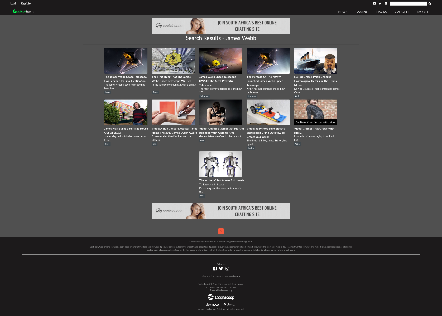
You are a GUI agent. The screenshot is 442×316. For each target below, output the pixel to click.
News (342, 12)
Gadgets (402, 12)
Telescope (204, 96)
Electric (251, 148)
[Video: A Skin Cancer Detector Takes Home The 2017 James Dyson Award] (173, 124)
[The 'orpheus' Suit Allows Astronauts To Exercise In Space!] (220, 176)
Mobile (423, 12)
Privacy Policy (207, 276)
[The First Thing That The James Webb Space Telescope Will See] (173, 72)
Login (13, 3)
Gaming (361, 12)
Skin (154, 144)
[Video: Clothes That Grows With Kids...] (315, 124)
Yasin (297, 144)
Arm (202, 140)
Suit (202, 196)
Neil (297, 96)
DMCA (237, 276)
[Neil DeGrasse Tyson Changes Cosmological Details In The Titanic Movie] (315, 72)
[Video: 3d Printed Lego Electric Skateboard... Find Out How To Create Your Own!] (268, 124)
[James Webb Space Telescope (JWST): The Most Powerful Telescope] (220, 72)
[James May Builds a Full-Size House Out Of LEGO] (125, 124)
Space (107, 92)
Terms (218, 276)
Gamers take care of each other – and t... (221, 136)
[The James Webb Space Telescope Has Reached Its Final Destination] (125, 72)
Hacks (381, 12)
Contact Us (228, 276)
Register (26, 3)
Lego (107, 144)
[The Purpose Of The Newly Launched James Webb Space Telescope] (268, 72)
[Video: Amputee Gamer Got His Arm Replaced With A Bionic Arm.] (220, 124)
